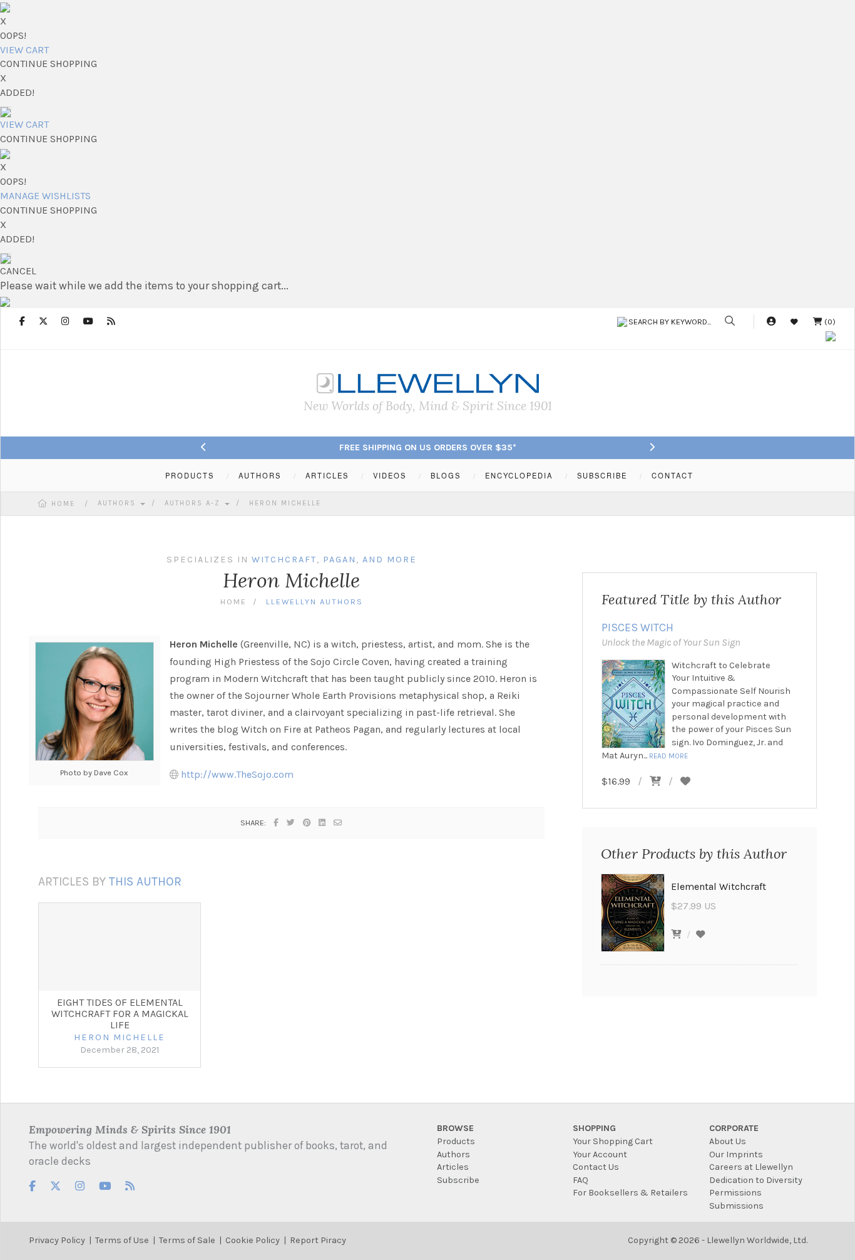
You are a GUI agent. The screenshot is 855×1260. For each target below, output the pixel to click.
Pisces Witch (637, 627)
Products (456, 1141)
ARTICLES (327, 475)
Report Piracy (318, 1240)
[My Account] (771, 321)
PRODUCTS (189, 475)
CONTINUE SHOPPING (48, 64)
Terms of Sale (187, 1240)
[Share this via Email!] (338, 822)
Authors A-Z (194, 503)
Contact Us (596, 1167)
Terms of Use (122, 1240)
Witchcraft (284, 559)
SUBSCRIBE (602, 475)
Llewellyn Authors (314, 601)
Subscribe (458, 1180)
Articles (453, 1167)
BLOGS (446, 475)
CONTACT (673, 475)
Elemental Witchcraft (718, 886)
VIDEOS (389, 475)
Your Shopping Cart (613, 1141)
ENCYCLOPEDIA (519, 475)
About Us (727, 1141)
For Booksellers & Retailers (630, 1192)
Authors (118, 503)
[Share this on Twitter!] (291, 822)
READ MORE (668, 755)
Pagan (339, 559)
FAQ (580, 1180)
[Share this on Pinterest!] (307, 822)
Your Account (600, 1154)
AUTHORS (259, 475)
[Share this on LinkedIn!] (323, 822)
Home (63, 504)
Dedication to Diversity (755, 1180)
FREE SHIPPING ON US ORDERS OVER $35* (427, 447)
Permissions (735, 1192)
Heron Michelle (285, 503)
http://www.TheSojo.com (237, 774)
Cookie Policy (252, 1240)
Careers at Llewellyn (751, 1167)
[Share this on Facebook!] (277, 822)
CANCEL (18, 271)
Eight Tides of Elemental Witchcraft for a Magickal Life (119, 1013)
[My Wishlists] (794, 321)
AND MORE (389, 559)
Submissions (736, 1206)
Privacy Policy (57, 1240)
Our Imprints (736, 1154)
